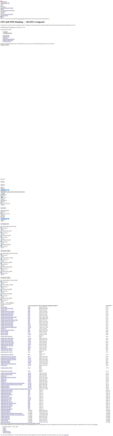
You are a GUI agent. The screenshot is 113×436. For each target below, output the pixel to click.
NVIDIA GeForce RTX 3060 (7, 324)
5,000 (3, 193)
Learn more (95, 424)
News (3, 16)
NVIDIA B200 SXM (5, 417)
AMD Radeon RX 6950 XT (6, 406)
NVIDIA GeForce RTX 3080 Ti (7, 311)
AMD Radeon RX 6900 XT (6, 404)
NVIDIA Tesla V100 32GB (6, 371)
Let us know (11, 27)
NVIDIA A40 (3, 378)
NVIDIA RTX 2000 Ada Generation (8, 356)
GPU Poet (4, 1)
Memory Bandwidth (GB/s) (9, 39)
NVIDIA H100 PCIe (5, 387)
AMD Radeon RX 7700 (6, 400)
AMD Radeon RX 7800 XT (6, 348)
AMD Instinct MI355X (5, 411)
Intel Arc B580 (4, 307)
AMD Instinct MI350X (5, 410)
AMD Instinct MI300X (5, 361)
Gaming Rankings (4, 8)
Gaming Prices (8, 10)
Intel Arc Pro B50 (4, 331)
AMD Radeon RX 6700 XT (6, 401)
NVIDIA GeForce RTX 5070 (7, 322)
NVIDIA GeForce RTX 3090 (7, 341)
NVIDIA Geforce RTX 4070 (7, 315)
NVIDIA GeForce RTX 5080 (7, 325)
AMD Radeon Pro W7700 (6, 399)
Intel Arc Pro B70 (4, 334)
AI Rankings (10, 8)
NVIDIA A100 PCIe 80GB (6, 374)
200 (2, 215)
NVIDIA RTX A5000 (5, 362)
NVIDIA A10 (3, 376)
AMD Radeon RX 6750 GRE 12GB (8, 403)
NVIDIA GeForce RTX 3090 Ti (7, 342)
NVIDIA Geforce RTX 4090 (7, 339)
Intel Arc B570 (4, 310)
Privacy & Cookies (7, 432)
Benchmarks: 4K (4, 223)
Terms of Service (6, 431)
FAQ (12, 14)
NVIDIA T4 (3, 328)
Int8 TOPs (5, 37)
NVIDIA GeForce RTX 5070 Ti (7, 321)
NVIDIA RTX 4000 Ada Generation (8, 359)
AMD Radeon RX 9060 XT (6, 394)
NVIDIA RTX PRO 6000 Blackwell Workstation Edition (12, 383)
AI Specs (5, 31)
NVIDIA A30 (3, 347)
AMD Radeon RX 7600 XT (6, 367)
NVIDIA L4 (3, 381)
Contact (4, 430)
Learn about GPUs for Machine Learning (31, 423)
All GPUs (3, 10)
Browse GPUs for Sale (5, 423)
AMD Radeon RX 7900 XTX (7, 345)
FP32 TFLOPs (6, 36)
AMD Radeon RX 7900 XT (6, 350)
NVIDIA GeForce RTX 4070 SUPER (9, 317)
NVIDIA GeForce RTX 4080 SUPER (9, 327)
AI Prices (13, 10)
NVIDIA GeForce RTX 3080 (7, 308)
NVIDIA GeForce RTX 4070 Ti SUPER (9, 320)
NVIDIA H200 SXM (5, 419)
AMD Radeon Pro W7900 (6, 397)
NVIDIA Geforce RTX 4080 (7, 318)
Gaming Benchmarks (8, 33)
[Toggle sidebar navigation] (2, 5)
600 (2, 220)
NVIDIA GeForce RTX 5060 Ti (7, 330)
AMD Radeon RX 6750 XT (6, 391)
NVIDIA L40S (4, 365)
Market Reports (5, 15)
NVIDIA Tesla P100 (5, 396)
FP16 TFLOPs (6, 35)
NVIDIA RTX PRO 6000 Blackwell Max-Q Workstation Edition (14, 388)
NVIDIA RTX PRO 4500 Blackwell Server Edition (11, 413)
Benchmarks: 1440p (5, 250)
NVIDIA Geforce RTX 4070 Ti (7, 312)
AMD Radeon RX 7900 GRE (7, 354)
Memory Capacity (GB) (8, 40)
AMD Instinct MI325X (5, 422)
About (4, 427)
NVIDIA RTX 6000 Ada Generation (8, 377)
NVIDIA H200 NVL (5, 386)
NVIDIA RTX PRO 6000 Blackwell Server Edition (11, 384)
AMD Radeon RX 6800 (6, 393)
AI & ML (9, 14)
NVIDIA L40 (3, 380)
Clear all (2, 181)
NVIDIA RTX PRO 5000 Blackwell (8, 373)
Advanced (3, 207)
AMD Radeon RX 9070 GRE (7, 314)
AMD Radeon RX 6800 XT (6, 409)
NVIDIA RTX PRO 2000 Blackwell (8, 363)
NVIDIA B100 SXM (5, 416)
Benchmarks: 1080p (5, 277)
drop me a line (21, 18)
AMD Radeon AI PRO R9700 (7, 338)
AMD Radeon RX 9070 (6, 407)
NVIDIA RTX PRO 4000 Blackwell (8, 358)
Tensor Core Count (7, 41)
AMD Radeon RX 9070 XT (6, 390)
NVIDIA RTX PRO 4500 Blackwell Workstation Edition (12, 414)
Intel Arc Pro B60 (4, 333)
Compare (3, 11)
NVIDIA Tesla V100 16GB (6, 336)
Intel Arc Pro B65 (4, 420)
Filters (2, 184)
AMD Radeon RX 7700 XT (6, 352)
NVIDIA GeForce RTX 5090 (7, 344)
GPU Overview (4, 14)
